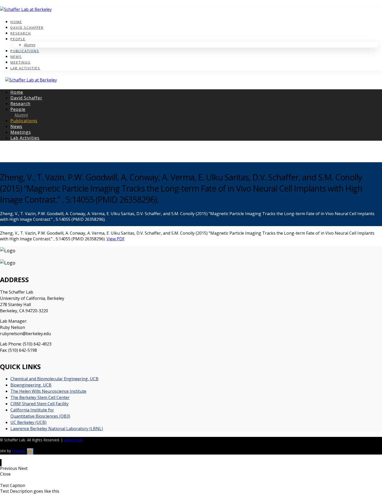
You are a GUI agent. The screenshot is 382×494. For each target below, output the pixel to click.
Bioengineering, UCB (30, 385)
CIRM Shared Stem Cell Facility (39, 404)
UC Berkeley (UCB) (28, 422)
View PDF (115, 239)
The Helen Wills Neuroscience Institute (48, 391)
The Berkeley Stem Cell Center (40, 397)
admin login (73, 439)
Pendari (19, 450)
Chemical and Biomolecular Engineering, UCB (54, 379)
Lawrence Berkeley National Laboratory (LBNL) (56, 428)
